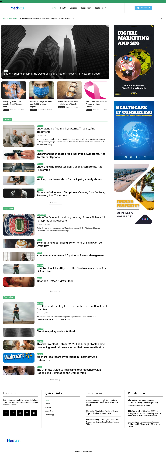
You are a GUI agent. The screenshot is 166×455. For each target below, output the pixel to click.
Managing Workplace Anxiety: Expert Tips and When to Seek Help (102, 412)
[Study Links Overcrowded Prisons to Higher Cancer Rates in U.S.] (96, 90)
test (6, 71)
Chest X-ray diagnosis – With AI (56, 331)
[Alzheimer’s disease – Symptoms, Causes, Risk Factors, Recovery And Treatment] (18, 193)
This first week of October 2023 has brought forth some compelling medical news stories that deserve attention (71, 345)
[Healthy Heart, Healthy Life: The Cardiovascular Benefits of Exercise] (18, 269)
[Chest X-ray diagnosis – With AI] (18, 332)
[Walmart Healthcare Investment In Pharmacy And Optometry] (18, 357)
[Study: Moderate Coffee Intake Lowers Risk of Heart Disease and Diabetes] (69, 90)
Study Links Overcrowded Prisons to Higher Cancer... (96, 104)
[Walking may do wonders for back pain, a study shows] (18, 180)
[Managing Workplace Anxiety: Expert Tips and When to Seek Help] (13, 90)
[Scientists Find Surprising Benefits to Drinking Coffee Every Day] (18, 243)
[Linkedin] (20, 413)
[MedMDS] (17, 8)
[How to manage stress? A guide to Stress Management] (18, 256)
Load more (54, 202)
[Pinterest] (27, 413)
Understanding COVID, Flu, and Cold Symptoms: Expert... (41, 104)
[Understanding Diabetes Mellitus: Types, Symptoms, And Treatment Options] (18, 154)
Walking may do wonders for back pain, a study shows (69, 179)
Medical (5, 110)
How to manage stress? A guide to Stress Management (71, 255)
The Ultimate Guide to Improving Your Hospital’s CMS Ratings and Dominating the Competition (69, 371)
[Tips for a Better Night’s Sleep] (18, 282)
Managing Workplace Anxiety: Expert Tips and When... (13, 104)
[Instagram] (13, 413)
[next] (161, 18)
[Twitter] (34, 413)
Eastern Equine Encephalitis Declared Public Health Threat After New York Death (53, 18)
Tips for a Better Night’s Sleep (55, 281)
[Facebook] (6, 413)
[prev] (157, 18)
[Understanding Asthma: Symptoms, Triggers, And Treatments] (18, 136)
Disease (40, 126)
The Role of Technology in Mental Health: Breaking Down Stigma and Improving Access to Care (143, 402)
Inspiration (41, 215)
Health (39, 240)
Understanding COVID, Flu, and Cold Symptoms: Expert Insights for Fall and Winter (102, 421)
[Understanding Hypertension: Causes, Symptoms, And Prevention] (18, 167)
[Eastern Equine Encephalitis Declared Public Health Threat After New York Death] (55, 52)
